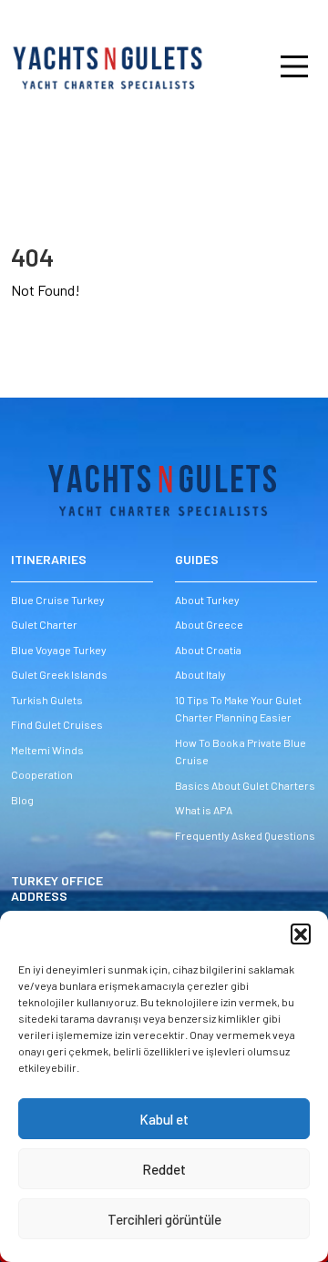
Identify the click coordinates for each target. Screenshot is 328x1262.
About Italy (200, 674)
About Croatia (208, 649)
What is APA (203, 809)
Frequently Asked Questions (245, 835)
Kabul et (164, 1119)
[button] (301, 933)
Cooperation (42, 774)
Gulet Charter (44, 624)
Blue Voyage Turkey (59, 649)
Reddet (164, 1169)
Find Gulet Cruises (57, 724)
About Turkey (207, 599)
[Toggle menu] (273, 66)
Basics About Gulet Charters (245, 785)
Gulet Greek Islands (59, 674)
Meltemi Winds (47, 749)
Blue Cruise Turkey (58, 599)
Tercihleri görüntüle (164, 1219)
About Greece (209, 624)
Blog (22, 799)
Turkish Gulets (47, 699)
